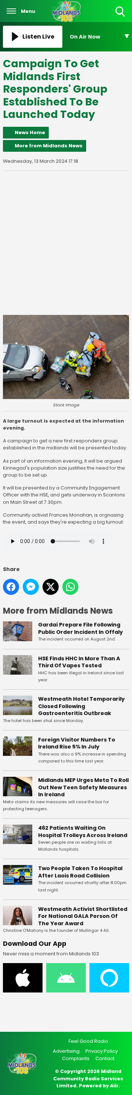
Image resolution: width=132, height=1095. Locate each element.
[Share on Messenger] (31, 587)
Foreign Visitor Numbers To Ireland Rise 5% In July (76, 743)
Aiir (114, 1086)
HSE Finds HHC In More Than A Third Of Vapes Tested (79, 662)
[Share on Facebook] (11, 587)
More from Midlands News (48, 145)
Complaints (75, 1058)
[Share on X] (51, 587)
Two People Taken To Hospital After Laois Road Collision (80, 872)
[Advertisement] (66, 243)
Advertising (66, 1051)
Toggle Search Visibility (120, 17)
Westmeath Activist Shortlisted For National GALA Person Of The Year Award (82, 916)
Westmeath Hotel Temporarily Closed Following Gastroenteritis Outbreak (81, 706)
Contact (104, 1058)
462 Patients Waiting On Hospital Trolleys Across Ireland (82, 831)
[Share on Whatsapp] (70, 587)
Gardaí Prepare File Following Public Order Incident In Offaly (80, 628)
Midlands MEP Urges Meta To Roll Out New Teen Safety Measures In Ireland (83, 787)
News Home (30, 132)
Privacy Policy (101, 1051)
